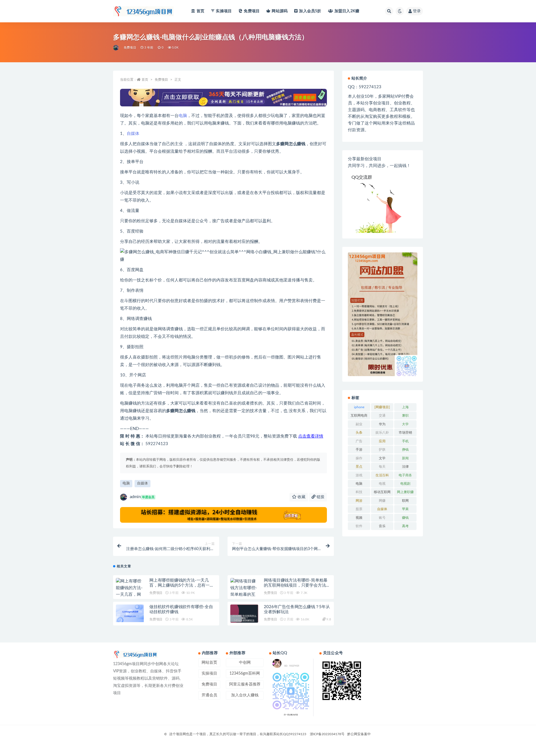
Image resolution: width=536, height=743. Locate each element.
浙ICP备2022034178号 (327, 734)
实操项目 (224, 11)
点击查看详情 (310, 436)
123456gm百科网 (244, 673)
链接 (319, 497)
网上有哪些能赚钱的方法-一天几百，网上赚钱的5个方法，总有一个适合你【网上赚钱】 (181, 585)
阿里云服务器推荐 (244, 684)
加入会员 (310, 11)
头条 (359, 432)
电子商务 (405, 475)
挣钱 (405, 449)
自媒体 (133, 134)
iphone (359, 407)
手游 (359, 449)
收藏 (300, 497)
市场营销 (405, 432)
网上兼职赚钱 (405, 493)
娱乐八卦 (382, 432)
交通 (382, 415)
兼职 (405, 415)
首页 (200, 11)
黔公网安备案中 (359, 734)
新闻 (405, 458)
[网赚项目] (382, 407)
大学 (405, 424)
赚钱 (405, 517)
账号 (382, 517)
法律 (405, 466)
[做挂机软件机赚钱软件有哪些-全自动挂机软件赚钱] (130, 613)
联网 (405, 500)
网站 (280, 11)
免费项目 (252, 11)
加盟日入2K (346, 11)
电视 (382, 483)
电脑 (183, 116)
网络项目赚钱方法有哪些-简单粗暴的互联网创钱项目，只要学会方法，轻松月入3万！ (297, 585)
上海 (405, 407)
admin (142, 497)
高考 (405, 526)
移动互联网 (382, 492)
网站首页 (209, 663)
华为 (382, 424)
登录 (417, 11)
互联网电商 (359, 415)
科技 (359, 492)
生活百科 (382, 475)
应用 (382, 441)
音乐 (382, 526)
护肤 (382, 449)
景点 (359, 466)
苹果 (405, 509)
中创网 (245, 663)
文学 (382, 458)
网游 (359, 500)
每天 (382, 466)
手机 (405, 441)
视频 (359, 517)
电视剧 (405, 483)
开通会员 (209, 695)
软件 (359, 526)
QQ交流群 (361, 177)
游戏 (359, 475)
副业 (359, 424)
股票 (359, 509)
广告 (359, 441)
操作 (359, 458)
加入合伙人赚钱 (245, 695)
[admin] (116, 48)
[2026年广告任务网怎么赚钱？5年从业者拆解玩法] (244, 618)
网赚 (382, 500)
